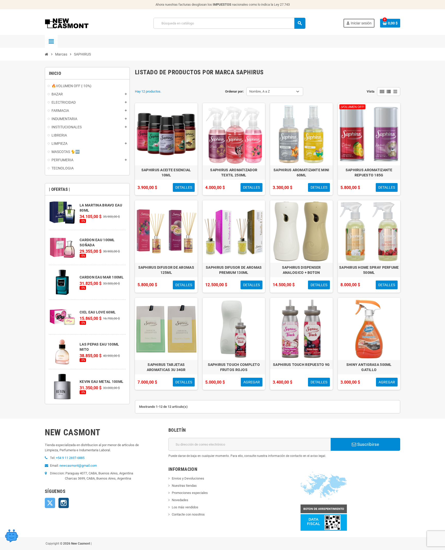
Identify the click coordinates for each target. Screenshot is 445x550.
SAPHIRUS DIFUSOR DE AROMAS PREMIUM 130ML (234, 270)
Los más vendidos (185, 507)
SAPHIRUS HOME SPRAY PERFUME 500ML (369, 270)
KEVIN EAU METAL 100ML (101, 382)
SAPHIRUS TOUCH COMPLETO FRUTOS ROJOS (234, 367)
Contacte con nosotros (188, 514)
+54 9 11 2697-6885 (70, 458)
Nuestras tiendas (184, 486)
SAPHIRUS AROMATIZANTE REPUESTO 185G (369, 172)
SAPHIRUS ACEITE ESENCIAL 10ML (166, 172)
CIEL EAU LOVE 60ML (98, 312)
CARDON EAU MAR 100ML (102, 277)
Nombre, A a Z (259, 91)
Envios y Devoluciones (188, 478)
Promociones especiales (190, 493)
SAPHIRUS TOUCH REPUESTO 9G (301, 365)
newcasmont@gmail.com (78, 465)
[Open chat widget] (11, 535)
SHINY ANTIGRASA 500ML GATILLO (369, 367)
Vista (370, 91)
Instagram (63, 503)
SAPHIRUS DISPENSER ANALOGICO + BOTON (301, 270)
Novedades (180, 500)
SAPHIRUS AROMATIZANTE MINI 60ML (301, 172)
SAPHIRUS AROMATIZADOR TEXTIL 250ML (233, 172)
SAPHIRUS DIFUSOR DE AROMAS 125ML (166, 270)
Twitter (50, 503)
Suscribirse (367, 444)
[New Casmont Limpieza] (80, 23)
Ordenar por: (234, 91)
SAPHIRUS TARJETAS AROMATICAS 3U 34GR (166, 367)
